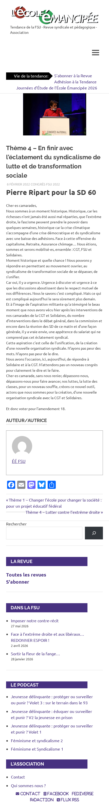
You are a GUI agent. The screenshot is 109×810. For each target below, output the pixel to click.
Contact (18, 776)
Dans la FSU (23, 607)
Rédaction (41, 800)
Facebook (57, 794)
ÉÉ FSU (19, 461)
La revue (19, 561)
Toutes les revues (26, 574)
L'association (25, 764)
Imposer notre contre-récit (35, 620)
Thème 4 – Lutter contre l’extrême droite (63, 512)
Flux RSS (69, 800)
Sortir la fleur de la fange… (35, 653)
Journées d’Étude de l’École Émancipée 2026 (56, 87)
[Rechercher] (94, 533)
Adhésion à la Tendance (75, 81)
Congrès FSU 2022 (45, 184)
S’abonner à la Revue (73, 75)
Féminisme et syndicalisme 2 (37, 740)
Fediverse (83, 794)
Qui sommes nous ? (28, 785)
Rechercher (16, 523)
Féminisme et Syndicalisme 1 (37, 748)
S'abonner (17, 582)
